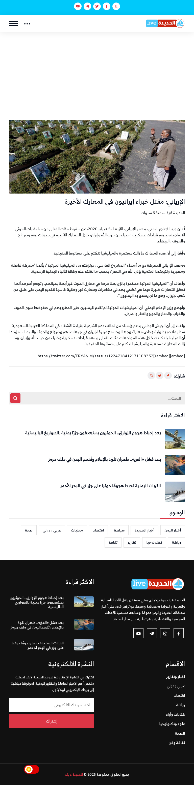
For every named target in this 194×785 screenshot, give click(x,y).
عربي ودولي (52, 530)
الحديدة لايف (74, 774)
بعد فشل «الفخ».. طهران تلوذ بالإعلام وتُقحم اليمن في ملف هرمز (104, 459)
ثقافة (113, 542)
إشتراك (51, 721)
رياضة (176, 542)
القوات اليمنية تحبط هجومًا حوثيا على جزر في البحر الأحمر (110, 486)
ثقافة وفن (177, 742)
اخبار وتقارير (175, 676)
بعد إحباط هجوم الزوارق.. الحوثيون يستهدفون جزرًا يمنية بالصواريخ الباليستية (93, 433)
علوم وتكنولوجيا (172, 723)
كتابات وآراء (175, 714)
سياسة (119, 530)
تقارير (132, 542)
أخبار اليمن (172, 530)
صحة (29, 530)
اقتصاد (98, 530)
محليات (77, 530)
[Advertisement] (97, 69)
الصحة (180, 733)
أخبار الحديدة (144, 530)
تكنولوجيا (154, 542)
